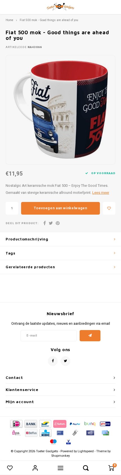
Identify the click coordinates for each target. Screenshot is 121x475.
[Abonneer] (90, 335)
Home (9, 20)
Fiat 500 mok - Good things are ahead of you (49, 20)
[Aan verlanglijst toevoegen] (109, 208)
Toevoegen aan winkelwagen (60, 208)
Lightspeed (86, 451)
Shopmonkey (60, 455)
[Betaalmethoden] (16, 423)
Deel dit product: (22, 223)
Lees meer (100, 192)
